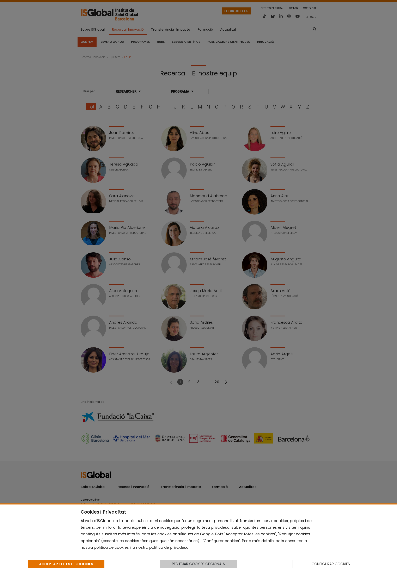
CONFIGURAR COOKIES (331, 564)
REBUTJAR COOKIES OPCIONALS (198, 564)
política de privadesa (169, 547)
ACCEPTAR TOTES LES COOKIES (66, 564)
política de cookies (111, 547)
